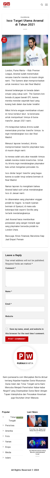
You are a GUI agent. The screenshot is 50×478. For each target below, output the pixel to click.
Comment (10, 268)
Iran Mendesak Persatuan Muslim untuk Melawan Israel (37, 452)
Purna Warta (19, 70)
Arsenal (16, 74)
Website (9, 316)
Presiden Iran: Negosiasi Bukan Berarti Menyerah (37, 430)
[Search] (42, 4)
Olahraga (25, 17)
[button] (46, 4)
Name (8, 291)
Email (8, 304)
